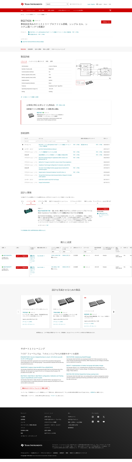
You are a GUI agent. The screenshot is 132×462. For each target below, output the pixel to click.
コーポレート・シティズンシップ (29, 436)
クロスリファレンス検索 (50, 422)
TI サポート (53, 395)
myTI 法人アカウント (73, 419)
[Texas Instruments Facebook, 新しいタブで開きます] (98, 417)
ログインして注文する (103, 209)
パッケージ (47, 427)
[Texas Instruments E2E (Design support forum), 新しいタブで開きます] (98, 422)
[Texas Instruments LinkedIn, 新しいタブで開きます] (93, 422)
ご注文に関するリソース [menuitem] (64, 10)
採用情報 (23, 419)
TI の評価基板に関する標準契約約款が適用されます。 (34, 230)
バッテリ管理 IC (29, 14)
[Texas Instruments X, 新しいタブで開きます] (104, 417)
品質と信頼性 (47, 430)
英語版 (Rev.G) (33, 34)
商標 (67, 453)
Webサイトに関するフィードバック (78, 453)
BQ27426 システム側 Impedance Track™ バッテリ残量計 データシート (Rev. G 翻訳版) (50, 32)
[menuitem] (110, 10)
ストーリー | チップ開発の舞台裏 (28, 425)
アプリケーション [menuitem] (31, 10)
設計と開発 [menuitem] (41, 10)
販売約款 (55, 453)
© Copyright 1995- (26, 455)
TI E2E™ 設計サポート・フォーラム (52, 419)
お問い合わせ (47, 416)
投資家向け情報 (24, 430)
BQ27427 (39, 112)
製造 (22, 433)
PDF (73, 32)
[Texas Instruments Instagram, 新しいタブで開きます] (93, 417)
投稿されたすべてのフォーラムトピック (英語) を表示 (35, 388)
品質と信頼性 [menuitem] (51, 10)
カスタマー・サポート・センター (52, 425)
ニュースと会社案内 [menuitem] (78, 10)
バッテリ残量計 (41, 14)
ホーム (22, 14)
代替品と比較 (62, 105)
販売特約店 (70, 427)
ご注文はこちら (106, 22)
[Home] (31, 4)
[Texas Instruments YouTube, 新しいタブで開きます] (104, 422)
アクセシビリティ (25, 453)
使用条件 (92, 392)
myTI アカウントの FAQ (50, 433)
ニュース (23, 422)
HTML (77, 32)
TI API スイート (71, 416)
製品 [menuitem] (22, 10)
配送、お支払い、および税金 (75, 422)
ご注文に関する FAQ (73, 425)
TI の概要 (23, 416)
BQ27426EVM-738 (44, 211)
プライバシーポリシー (46, 453)
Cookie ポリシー (35, 453)
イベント (23, 427)
